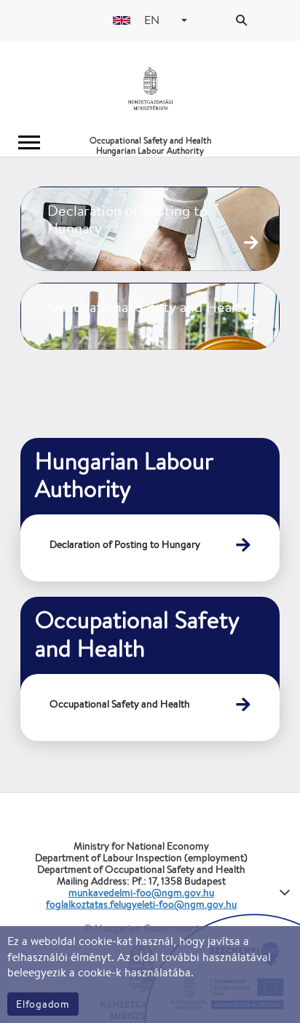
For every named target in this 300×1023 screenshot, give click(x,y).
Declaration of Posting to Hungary (125, 544)
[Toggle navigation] (29, 142)
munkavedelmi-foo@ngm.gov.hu (141, 892)
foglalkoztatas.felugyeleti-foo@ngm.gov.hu (141, 904)
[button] (184, 20)
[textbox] (154, 20)
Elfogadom (43, 1004)
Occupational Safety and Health (120, 703)
